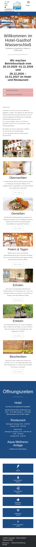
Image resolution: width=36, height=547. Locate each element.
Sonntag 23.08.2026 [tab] (12, 90)
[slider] (14, 155)
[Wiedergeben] (4, 156)
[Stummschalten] (32, 156)
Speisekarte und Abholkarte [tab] (14, 94)
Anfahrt (28, 5)
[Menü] (19, 14)
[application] (18, 148)
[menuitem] (5, 543)
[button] (18, 148)
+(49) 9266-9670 (7, 3)
